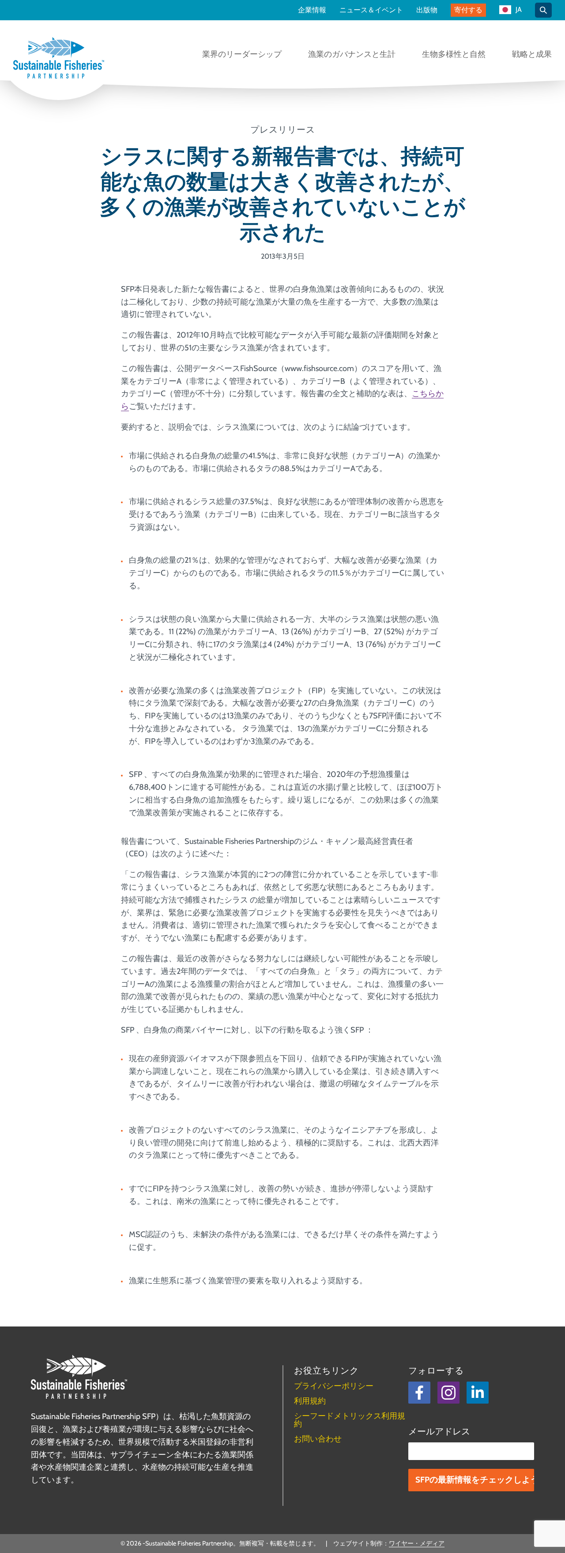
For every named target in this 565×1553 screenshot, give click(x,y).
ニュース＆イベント (371, 10)
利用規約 (310, 1401)
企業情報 (312, 10)
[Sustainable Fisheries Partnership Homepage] (58, 58)
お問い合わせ (318, 1439)
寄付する (468, 10)
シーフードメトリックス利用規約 (349, 1420)
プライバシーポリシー (333, 1386)
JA (519, 10)
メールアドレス (439, 1431)
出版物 (426, 10)
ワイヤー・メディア (416, 1543)
